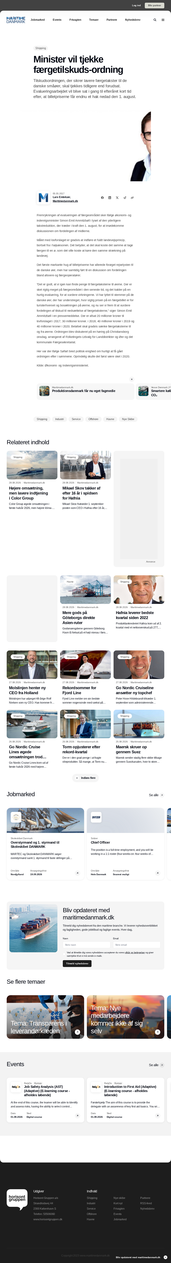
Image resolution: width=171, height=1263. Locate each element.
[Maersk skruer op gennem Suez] (139, 737)
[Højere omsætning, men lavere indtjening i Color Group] (32, 480)
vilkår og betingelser (135, 952)
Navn (65, 938)
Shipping (92, 1198)
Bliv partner (154, 5)
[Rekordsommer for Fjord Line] (85, 677)
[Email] (125, 198)
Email (116, 938)
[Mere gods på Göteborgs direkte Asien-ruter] (85, 605)
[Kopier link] (132, 198)
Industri (91, 1203)
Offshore (92, 1214)
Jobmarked (120, 1219)
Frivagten (119, 1208)
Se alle (153, 795)
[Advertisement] (139, 509)
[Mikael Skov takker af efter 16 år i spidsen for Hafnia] (85, 480)
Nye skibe (119, 1198)
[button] (131, 379)
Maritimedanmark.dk (65, 201)
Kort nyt (118, 1203)
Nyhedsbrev (147, 1208)
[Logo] (16, 20)
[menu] (163, 20)
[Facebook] (102, 198)
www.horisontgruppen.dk (47, 1219)
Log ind (136, 5)
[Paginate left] (9, 844)
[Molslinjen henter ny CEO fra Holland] (32, 677)
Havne (91, 1219)
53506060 (49, 1214)
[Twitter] (117, 198)
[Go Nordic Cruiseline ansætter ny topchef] (139, 677)
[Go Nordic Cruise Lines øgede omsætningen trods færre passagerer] (32, 739)
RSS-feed (146, 1203)
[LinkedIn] (110, 198)
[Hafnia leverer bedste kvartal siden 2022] (139, 602)
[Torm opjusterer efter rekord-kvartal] (85, 737)
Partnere (145, 1198)
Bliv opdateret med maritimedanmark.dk (138, 1257)
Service (91, 1208)
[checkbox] (64, 954)
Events (118, 1214)
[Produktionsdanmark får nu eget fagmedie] (85, 391)
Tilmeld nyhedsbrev (77, 963)
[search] (155, 20)
